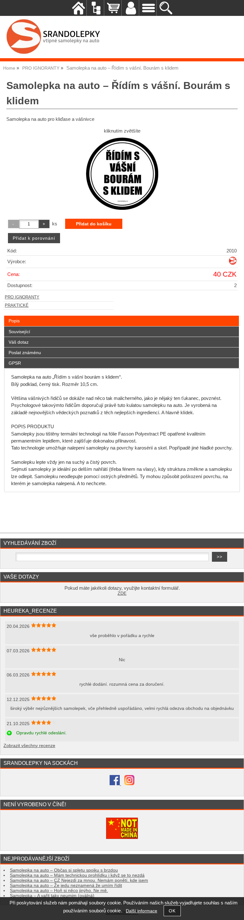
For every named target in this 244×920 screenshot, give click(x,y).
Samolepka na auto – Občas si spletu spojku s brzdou (64, 870)
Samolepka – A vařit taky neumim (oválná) (52, 895)
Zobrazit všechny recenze (29, 745)
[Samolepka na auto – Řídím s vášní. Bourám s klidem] (122, 174)
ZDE (122, 593)
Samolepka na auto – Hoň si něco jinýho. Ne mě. (59, 890)
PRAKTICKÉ (17, 305)
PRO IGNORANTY (22, 297)
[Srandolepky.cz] (233, 263)
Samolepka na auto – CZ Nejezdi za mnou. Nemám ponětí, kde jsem (79, 880)
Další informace (141, 911)
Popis (14, 320)
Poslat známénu (25, 352)
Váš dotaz (19, 342)
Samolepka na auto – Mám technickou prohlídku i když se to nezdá (77, 875)
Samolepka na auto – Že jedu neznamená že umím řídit (66, 885)
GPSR (15, 363)
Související (19, 331)
